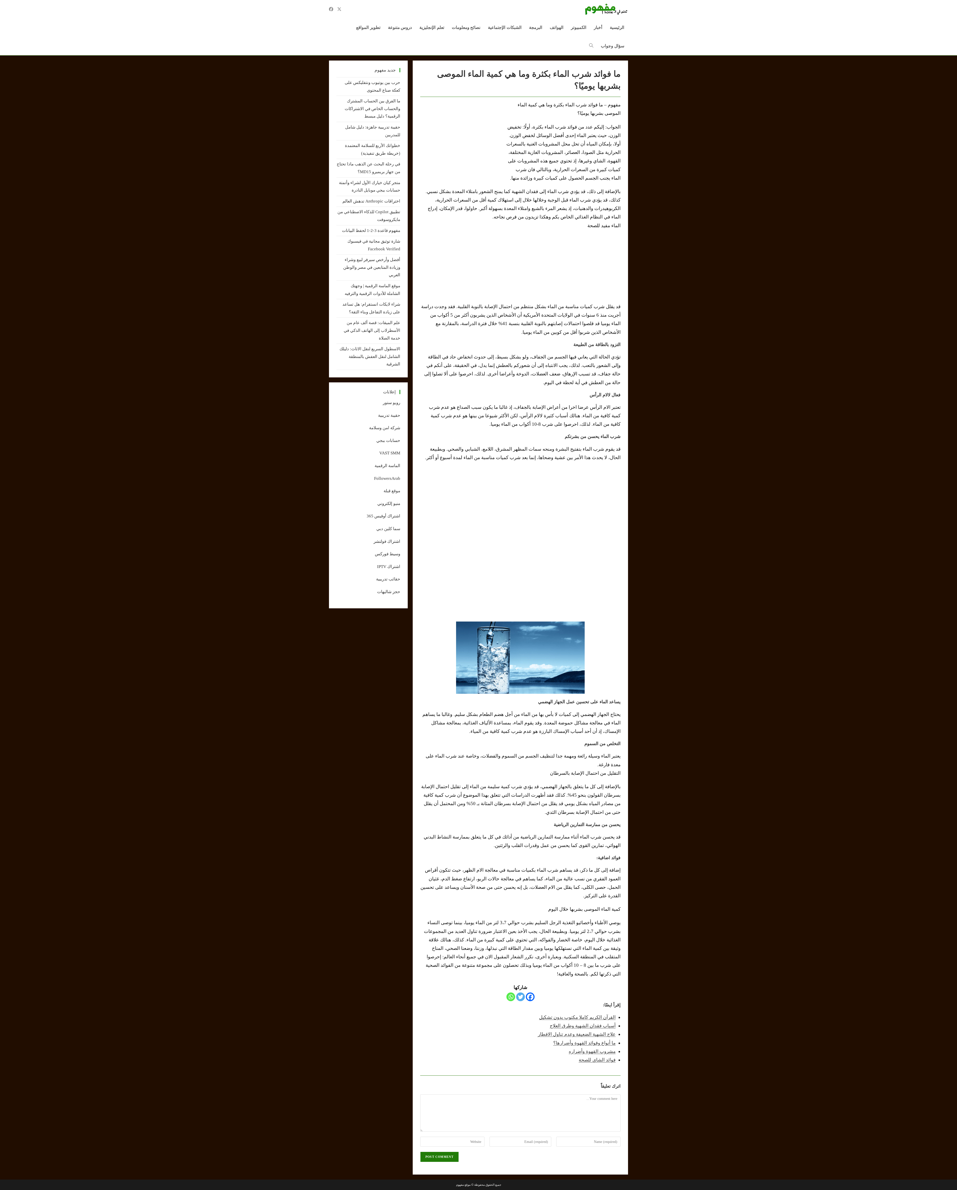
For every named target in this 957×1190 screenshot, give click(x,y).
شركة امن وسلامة (384, 427)
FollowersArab (387, 478)
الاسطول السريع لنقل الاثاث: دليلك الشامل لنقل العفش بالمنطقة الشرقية (369, 356)
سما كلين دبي (388, 528)
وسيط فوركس (387, 554)
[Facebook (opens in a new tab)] (331, 9)
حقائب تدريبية (388, 579)
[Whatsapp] (510, 996)
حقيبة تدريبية (389, 415)
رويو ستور (391, 402)
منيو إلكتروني (388, 503)
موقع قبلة (392, 491)
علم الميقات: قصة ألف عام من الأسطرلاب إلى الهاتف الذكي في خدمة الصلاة (372, 330)
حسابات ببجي (388, 440)
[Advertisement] (462, 138)
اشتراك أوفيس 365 (383, 516)
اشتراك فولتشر (387, 541)
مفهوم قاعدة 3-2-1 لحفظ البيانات (371, 230)
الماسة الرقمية (387, 465)
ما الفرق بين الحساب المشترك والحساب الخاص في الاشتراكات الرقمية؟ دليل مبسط (372, 109)
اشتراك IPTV (388, 566)
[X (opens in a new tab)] (339, 9)
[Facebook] (530, 996)
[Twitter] (520, 996)
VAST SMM (389, 453)
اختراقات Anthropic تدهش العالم (371, 201)
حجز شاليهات (388, 591)
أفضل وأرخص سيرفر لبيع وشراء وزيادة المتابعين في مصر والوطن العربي (371, 267)
